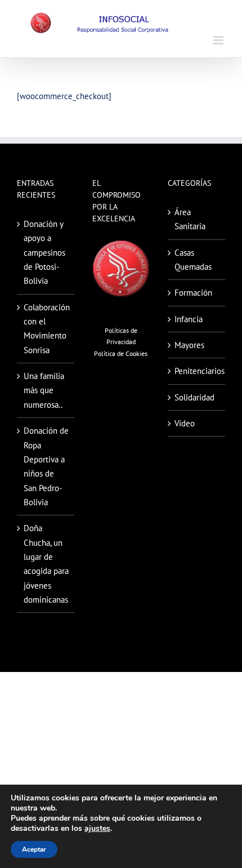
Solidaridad (194, 397)
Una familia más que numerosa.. (44, 390)
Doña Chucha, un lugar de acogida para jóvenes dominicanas (46, 564)
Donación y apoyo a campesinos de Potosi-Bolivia (44, 252)
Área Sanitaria (189, 219)
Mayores (189, 345)
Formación (193, 292)
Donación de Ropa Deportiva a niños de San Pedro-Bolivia (46, 466)
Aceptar (34, 849)
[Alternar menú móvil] (219, 40)
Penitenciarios (196, 371)
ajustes (97, 829)
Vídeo (184, 423)
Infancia (188, 319)
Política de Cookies (120, 353)
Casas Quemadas (193, 259)
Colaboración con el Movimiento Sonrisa (46, 328)
